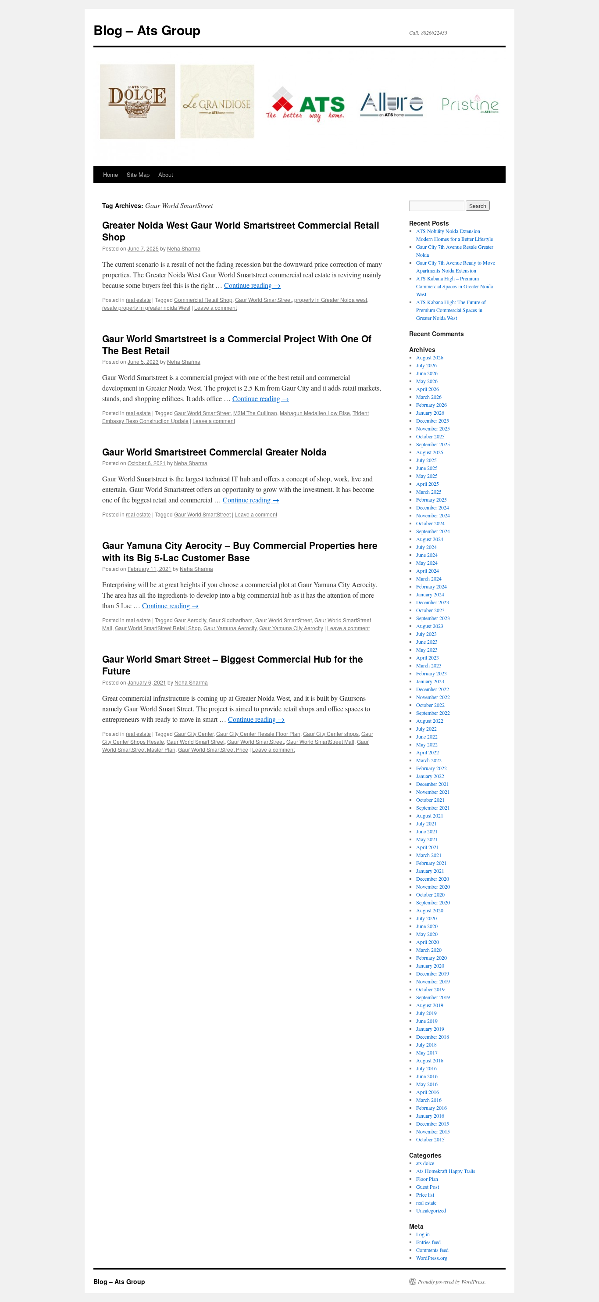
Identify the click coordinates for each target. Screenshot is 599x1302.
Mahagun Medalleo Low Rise (315, 412)
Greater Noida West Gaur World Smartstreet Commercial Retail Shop (240, 230)
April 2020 (427, 941)
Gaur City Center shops (331, 733)
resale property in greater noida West (146, 307)
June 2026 (427, 373)
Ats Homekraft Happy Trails (445, 1170)
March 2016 (429, 1099)
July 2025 (426, 459)
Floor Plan (427, 1178)
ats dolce (425, 1162)
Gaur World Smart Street (196, 741)
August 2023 (429, 625)
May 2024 (427, 562)
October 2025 (430, 436)
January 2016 (430, 1115)
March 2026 (429, 396)
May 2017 (427, 1052)
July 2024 (426, 546)
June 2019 (427, 1020)
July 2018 (426, 1044)
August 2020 (429, 910)
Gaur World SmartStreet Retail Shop (158, 627)
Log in (423, 1233)
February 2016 (431, 1107)
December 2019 (432, 973)
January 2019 (430, 1028)
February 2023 (431, 673)
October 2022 (430, 704)
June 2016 (427, 1076)
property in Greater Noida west (330, 299)
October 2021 (430, 799)
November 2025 (433, 428)
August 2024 (429, 538)
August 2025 (429, 452)
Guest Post (427, 1186)
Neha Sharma (183, 248)
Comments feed (432, 1249)
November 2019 (433, 981)
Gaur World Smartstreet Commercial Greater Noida (214, 451)
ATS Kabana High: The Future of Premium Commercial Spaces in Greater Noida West (451, 309)
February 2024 (431, 586)
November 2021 (433, 791)
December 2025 (432, 420)
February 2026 (431, 404)
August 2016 (429, 1060)
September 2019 (433, 997)
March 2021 (429, 854)
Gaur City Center (194, 733)
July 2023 (426, 633)
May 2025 (427, 475)
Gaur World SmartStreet (263, 299)
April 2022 (427, 752)
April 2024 (427, 570)
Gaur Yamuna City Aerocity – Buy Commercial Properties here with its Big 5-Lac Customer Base (240, 550)
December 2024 (432, 507)
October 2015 (430, 1139)
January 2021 (430, 870)
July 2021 (426, 823)
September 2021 (433, 807)
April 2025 (427, 483)
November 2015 (433, 1131)
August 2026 (429, 357)
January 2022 (430, 775)
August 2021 (429, 815)
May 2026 (427, 380)
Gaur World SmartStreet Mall (320, 741)
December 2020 (432, 878)
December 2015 (432, 1123)
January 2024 (430, 594)
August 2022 (429, 720)
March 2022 (429, 760)
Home (110, 174)
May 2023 (427, 649)
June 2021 (427, 831)
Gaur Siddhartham (231, 620)
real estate (138, 299)
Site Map (138, 174)
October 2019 (430, 989)
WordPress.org (431, 1257)
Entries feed (428, 1241)
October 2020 (430, 894)
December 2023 (432, 602)
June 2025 (427, 467)
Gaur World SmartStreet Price (213, 749)
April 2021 (427, 846)
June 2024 (427, 554)
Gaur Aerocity (190, 620)
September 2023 (433, 617)
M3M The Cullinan (255, 412)
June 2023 (427, 641)
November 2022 (433, 696)
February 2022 (431, 767)
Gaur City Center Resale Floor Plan (258, 733)
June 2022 (427, 736)
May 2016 (427, 1083)
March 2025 (429, 491)
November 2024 (433, 515)
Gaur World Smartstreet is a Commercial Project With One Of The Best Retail (236, 344)
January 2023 (430, 681)
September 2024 (433, 530)
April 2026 (427, 388)
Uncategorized (431, 1210)
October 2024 (430, 523)
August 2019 (429, 1004)
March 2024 (429, 578)
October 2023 (430, 609)
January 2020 (430, 965)
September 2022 (433, 712)
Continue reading (252, 285)
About (165, 174)
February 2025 (431, 499)
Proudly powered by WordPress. (452, 1281)
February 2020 (431, 957)
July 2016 (426, 1068)
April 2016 (427, 1091)
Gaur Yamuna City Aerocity (291, 627)
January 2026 (430, 412)
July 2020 (426, 918)
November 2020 (433, 886)
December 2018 (432, 1036)
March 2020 (429, 949)
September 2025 (433, 444)
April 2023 (427, 657)
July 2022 (426, 728)
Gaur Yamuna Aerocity (230, 627)
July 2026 (426, 365)
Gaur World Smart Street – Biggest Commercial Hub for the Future (232, 664)
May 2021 (427, 839)
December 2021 (432, 783)
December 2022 (432, 688)
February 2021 (431, 862)
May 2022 (427, 744)
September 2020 (433, 902)
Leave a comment (215, 307)
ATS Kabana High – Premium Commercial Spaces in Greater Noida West (454, 286)
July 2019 (426, 1012)
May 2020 (427, 933)
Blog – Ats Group (146, 29)
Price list (425, 1194)
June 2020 (427, 925)
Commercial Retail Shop (203, 299)
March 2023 (429, 665)
